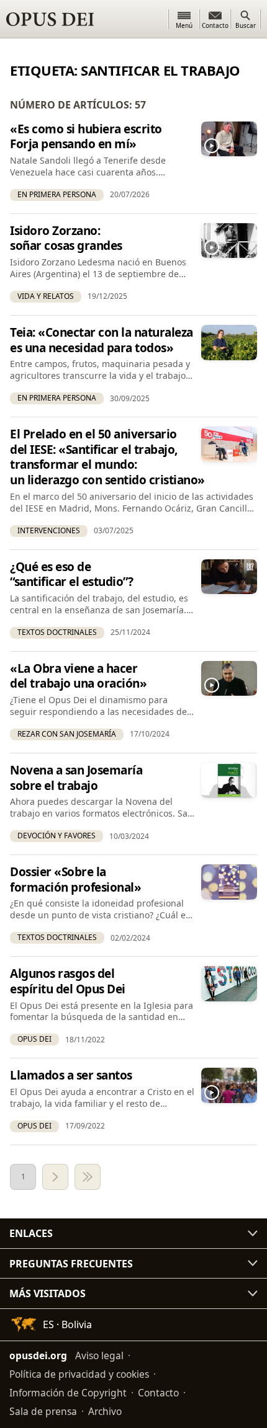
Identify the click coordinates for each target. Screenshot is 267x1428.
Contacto (158, 1392)
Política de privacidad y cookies (79, 1374)
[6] (88, 1177)
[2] (55, 1177)
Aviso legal (99, 1355)
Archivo (105, 1411)
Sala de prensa (43, 1411)
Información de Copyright (68, 1392)
